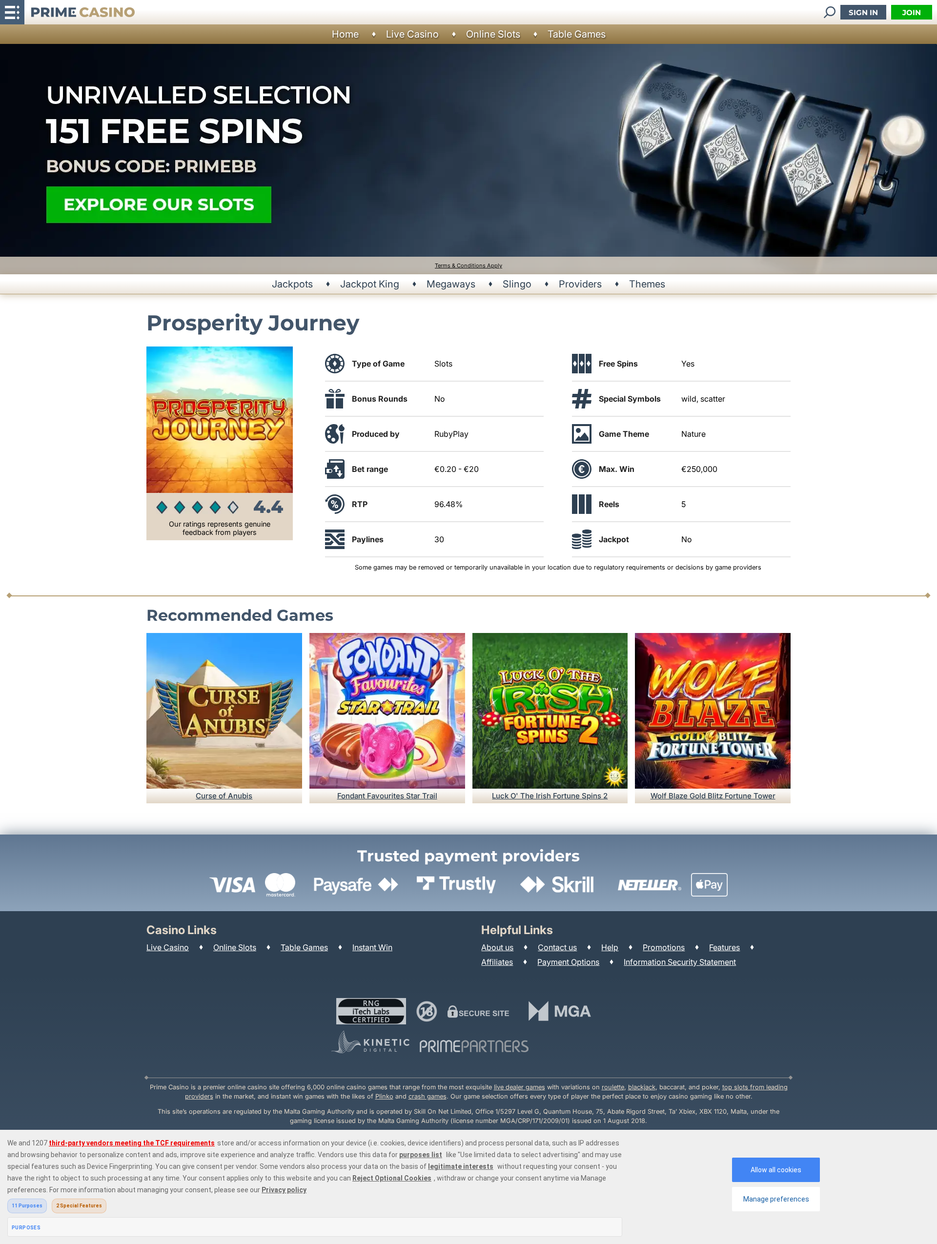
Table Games (577, 34)
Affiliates (497, 962)
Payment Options (568, 962)
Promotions (664, 947)
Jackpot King (369, 284)
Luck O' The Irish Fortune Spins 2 (550, 795)
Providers (580, 284)
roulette (613, 1087)
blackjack (641, 1087)
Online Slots (493, 34)
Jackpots (292, 284)
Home (345, 34)
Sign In (863, 12)
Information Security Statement (680, 962)
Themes (647, 284)
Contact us (557, 947)
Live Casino (412, 34)
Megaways (451, 284)
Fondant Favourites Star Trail (387, 795)
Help (609, 947)
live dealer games (519, 1087)
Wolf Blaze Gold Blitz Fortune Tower (713, 795)
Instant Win (372, 947)
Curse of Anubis (224, 795)
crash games (427, 1096)
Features (724, 947)
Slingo (517, 284)
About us (497, 947)
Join (911, 12)
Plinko (384, 1096)
